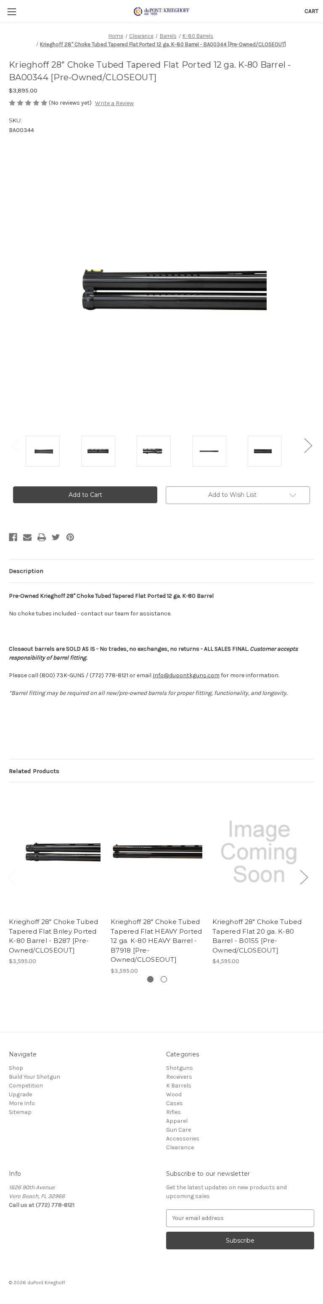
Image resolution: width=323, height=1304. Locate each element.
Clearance (180, 1147)
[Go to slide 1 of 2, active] (150, 979)
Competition (26, 1085)
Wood (174, 1094)
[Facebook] (13, 537)
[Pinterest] (70, 537)
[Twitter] (56, 537)
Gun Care (178, 1129)
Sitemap (20, 1112)
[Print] (41, 537)
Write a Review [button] (114, 103)
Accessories (182, 1138)
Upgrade (20, 1094)
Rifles (173, 1112)
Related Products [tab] (34, 771)
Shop (16, 1068)
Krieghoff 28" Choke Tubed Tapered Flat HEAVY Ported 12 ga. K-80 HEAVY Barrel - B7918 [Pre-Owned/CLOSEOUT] (156, 940)
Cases (174, 1103)
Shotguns (179, 1068)
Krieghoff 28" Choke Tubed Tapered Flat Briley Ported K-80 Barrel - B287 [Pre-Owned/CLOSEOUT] (53, 936)
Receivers (179, 1076)
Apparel (177, 1121)
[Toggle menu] (11, 11)
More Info (22, 1103)
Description (26, 571)
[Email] (27, 537)
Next (307, 445)
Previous (15, 445)
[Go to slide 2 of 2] (164, 979)
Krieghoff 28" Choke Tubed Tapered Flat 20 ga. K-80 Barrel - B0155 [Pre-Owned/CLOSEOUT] (257, 936)
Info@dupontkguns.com (186, 675)
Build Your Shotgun (34, 1076)
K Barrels (178, 1085)
